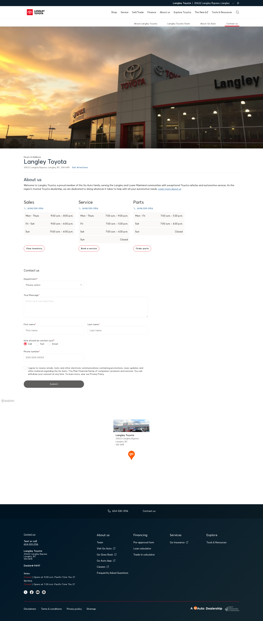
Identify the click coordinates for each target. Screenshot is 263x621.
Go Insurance (177, 542)
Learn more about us (169, 188)
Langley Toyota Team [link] (178, 23)
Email (55, 344)
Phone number (32, 351)
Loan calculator (142, 548)
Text (42, 344)
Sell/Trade (138, 12)
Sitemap (91, 608)
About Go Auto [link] (208, 23)
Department (31, 279)
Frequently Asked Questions (112, 572)
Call (30, 344)
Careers (101, 566)
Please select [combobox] (33, 284)
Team (100, 542)
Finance (151, 12)
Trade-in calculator (144, 554)
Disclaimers (30, 608)
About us (165, 12)
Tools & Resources (222, 12)
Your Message (32, 295)
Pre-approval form (143, 542)
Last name (94, 324)
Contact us (29, 534)
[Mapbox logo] (7, 401)
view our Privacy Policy (92, 374)
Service (124, 12)
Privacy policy (74, 608)
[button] (131, 455)
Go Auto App (104, 560)
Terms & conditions (51, 608)
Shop (114, 12)
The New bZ (201, 12)
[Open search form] (237, 12)
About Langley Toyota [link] (145, 23)
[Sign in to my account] (238, 3)
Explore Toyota (182, 12)
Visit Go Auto (104, 548)
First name (30, 324)
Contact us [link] (232, 23)
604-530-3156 (31, 544)
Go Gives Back (105, 554)
